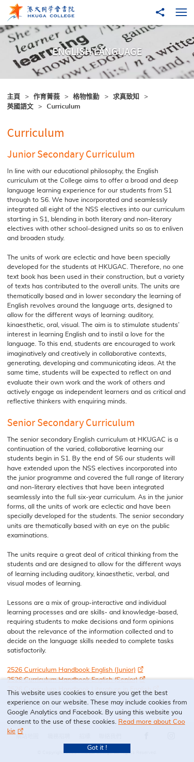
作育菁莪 (46, 96)
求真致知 (126, 96)
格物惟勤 (86, 96)
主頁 (13, 96)
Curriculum (64, 106)
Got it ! (97, 748)
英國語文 (20, 106)
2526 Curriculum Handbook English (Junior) (71, 670)
